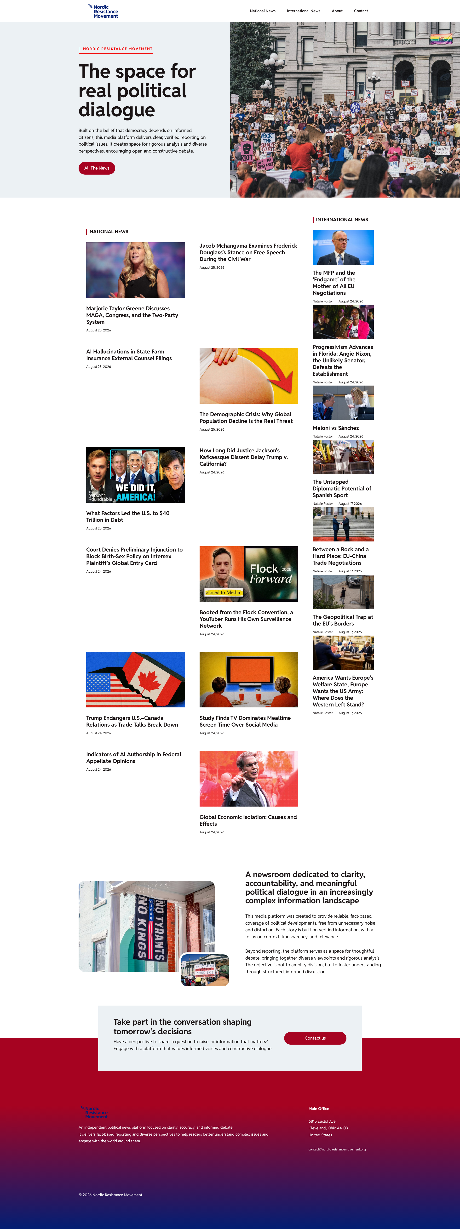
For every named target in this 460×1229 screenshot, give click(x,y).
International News (303, 10)
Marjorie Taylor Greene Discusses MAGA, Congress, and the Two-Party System (132, 315)
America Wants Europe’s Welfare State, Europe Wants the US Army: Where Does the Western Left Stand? (343, 691)
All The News (96, 168)
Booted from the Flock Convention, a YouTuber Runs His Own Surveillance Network (246, 619)
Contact (361, 10)
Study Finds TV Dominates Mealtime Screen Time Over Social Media (245, 721)
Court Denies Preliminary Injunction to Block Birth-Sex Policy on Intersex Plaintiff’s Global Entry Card (134, 556)
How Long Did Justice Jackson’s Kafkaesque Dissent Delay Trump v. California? (244, 457)
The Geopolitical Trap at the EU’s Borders (343, 620)
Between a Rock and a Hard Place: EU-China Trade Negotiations (341, 556)
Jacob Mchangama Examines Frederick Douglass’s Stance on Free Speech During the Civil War (248, 252)
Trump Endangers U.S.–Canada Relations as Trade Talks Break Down (132, 721)
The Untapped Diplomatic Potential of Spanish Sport (342, 488)
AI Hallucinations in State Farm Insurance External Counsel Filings (129, 355)
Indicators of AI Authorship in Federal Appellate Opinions (133, 758)
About (337, 10)
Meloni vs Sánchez (336, 428)
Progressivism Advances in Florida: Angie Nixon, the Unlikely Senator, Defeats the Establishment (343, 360)
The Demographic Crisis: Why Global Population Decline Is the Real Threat (246, 418)
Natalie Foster (323, 301)
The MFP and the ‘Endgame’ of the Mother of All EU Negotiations (334, 282)
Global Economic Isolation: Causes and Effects (248, 820)
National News (263, 10)
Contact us (315, 1038)
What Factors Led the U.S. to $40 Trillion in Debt (128, 516)
